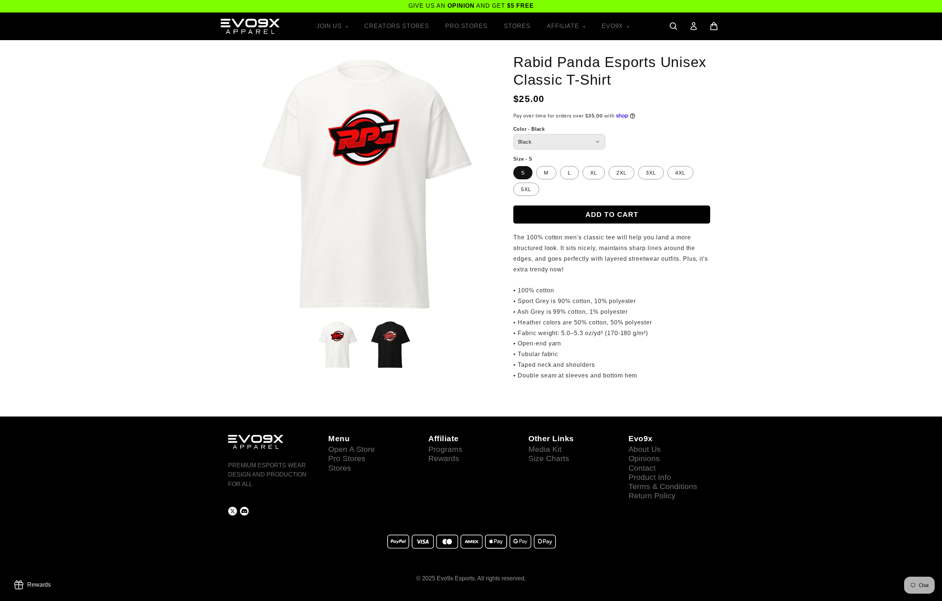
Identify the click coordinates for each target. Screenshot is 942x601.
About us (644, 449)
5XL (526, 189)
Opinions (644, 458)
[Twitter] (232, 511)
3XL (651, 173)
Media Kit (545, 449)
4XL (680, 173)
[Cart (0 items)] (713, 26)
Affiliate (564, 26)
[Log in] (693, 26)
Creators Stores (396, 26)
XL (593, 173)
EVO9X (613, 26)
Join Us (330, 26)
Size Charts (548, 458)
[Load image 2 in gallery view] (389, 344)
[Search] (673, 26)
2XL (621, 173)
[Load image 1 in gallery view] (337, 344)
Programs (445, 449)
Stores (517, 26)
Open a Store (351, 449)
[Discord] (244, 511)
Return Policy (652, 495)
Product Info (649, 477)
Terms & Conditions (662, 486)
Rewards (443, 458)
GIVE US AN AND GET (471, 6)
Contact (642, 468)
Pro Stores (466, 26)
